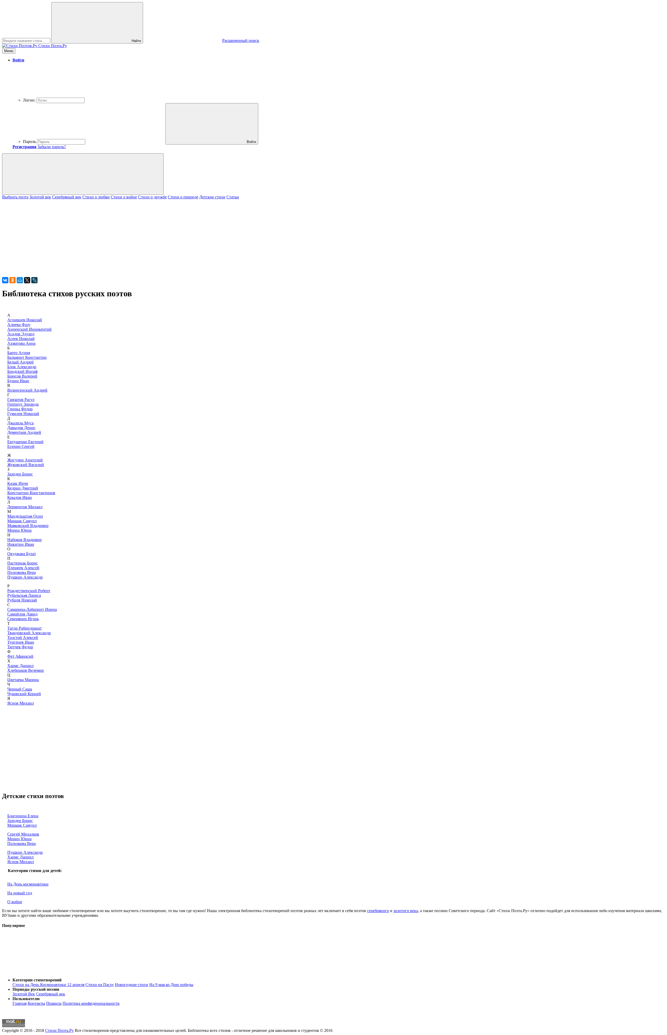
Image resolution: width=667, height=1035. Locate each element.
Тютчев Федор (20, 647)
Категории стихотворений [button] (37, 980)
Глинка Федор (20, 409)
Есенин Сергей (20, 446)
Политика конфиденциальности (91, 1003)
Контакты (36, 1003)
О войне (14, 902)
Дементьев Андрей (24, 432)
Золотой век (40, 197)
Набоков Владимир (24, 539)
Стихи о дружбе (152, 197)
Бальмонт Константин (27, 357)
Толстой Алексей (22, 637)
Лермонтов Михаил (24, 507)
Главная (20, 1003)
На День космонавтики (27, 884)
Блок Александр (21, 367)
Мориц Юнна (19, 530)
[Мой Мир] (20, 280)
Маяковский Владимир (27, 525)
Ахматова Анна (21, 343)
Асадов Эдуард (20, 334)
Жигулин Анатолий (25, 460)
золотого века (405, 910)
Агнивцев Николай (24, 320)
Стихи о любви (96, 197)
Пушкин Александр (25, 577)
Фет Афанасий (20, 656)
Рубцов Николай (22, 600)
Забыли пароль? (52, 147)
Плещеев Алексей (23, 568)
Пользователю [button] (26, 998)
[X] (27, 280)
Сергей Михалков (23, 834)
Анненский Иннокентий (29, 329)
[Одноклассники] (12, 280)
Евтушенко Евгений (25, 442)
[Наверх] (41, 971)
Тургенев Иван (20, 642)
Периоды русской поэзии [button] (36, 989)
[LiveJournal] (34, 280)
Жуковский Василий (25, 464)
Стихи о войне (124, 197)
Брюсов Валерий (22, 376)
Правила (53, 1003)
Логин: (29, 100)
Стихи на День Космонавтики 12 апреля (48, 984)
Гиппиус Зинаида (23, 404)
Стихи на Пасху (99, 984)
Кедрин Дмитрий (22, 488)
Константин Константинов (31, 493)
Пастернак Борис (22, 563)
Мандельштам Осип (25, 516)
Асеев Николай (21, 338)
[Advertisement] (158, 235)
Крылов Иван (19, 497)
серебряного (378, 910)
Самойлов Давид (22, 614)
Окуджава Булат (21, 553)
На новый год (19, 893)
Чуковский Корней (24, 694)
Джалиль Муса (20, 423)
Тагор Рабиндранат (24, 628)
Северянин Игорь (23, 619)
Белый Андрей (20, 362)
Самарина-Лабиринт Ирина (32, 609)
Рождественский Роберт (28, 590)
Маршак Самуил (22, 521)
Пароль (29, 141)
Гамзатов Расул (20, 399)
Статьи (232, 197)
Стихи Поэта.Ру (59, 1030)
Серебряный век (66, 197)
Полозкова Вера (21, 572)
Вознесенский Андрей (27, 390)
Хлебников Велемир (25, 670)
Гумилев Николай (23, 413)
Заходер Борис (20, 474)
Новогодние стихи (131, 984)
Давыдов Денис (21, 427)
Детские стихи (212, 197)
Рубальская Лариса (24, 595)
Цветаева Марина (23, 680)
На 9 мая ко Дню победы (171, 984)
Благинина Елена (22, 816)
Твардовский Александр (29, 633)
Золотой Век (24, 994)
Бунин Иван (18, 381)
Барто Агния (18, 352)
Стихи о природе (183, 197)
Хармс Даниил (20, 665)
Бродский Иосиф (22, 371)
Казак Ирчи (17, 483)
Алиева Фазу (18, 324)
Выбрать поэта (15, 197)
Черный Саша (19, 689)
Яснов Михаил (20, 703)
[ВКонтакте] (5, 280)
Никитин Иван (20, 544)
